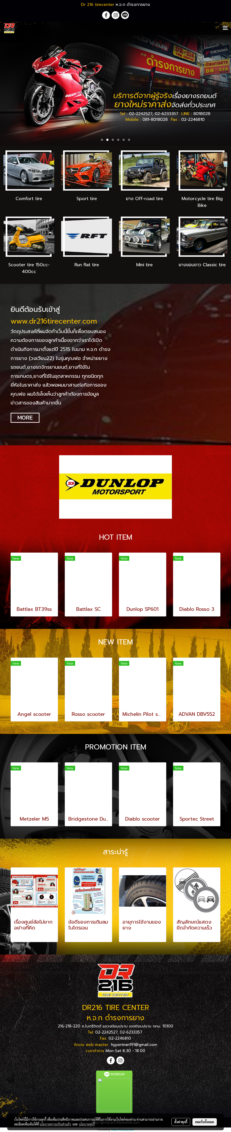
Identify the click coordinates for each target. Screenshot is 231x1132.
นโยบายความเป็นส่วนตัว (55, 1124)
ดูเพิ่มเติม (22, 935)
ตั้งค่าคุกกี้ (180, 1122)
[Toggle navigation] (225, 28)
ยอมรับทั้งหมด (204, 1122)
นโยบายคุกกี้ (87, 1124)
